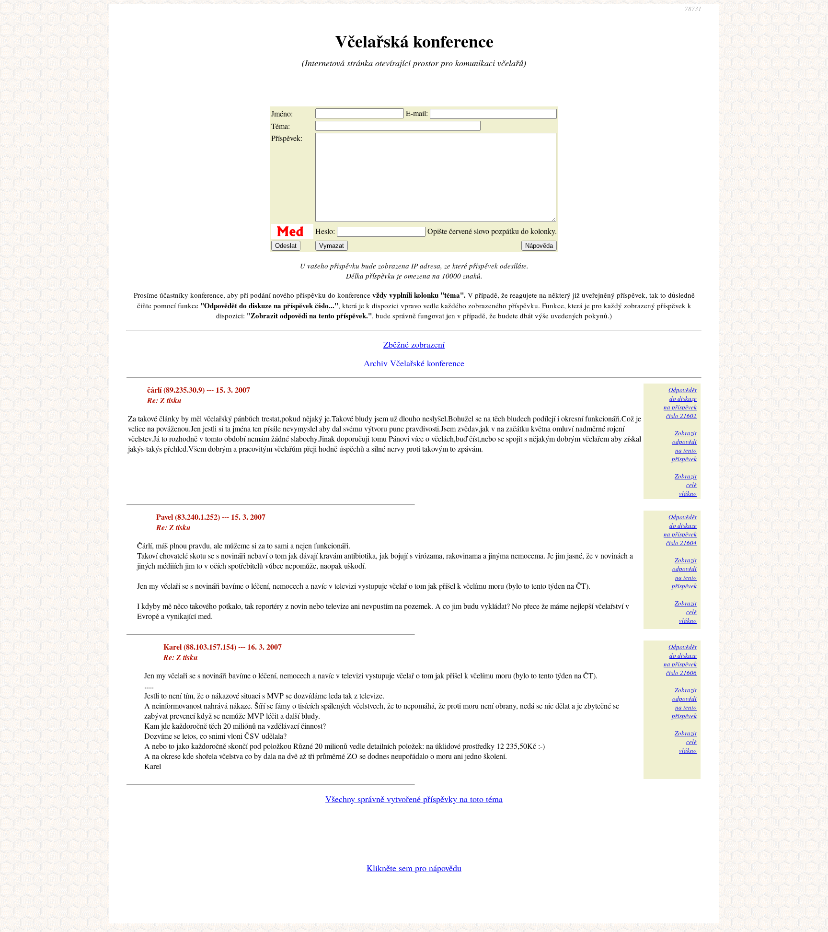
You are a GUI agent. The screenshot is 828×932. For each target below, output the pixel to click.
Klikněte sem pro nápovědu (414, 868)
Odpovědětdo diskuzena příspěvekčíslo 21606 (680, 659)
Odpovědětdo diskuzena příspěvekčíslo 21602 (680, 402)
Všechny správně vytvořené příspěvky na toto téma (414, 798)
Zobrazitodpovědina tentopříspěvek (684, 446)
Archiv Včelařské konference (414, 363)
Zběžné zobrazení (414, 344)
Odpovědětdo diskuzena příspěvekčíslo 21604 (680, 530)
